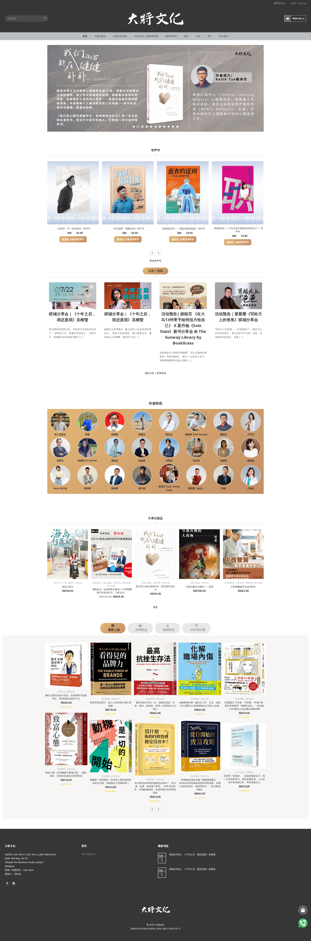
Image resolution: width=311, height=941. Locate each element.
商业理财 (61, 769)
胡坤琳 (87, 488)
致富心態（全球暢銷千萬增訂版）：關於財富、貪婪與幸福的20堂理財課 (66, 774)
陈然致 (141, 460)
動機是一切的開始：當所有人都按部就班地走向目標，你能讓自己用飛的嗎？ (111, 781)
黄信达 (114, 460)
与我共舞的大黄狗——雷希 (199, 586)
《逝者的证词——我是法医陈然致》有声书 (183, 228)
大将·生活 (61, 692)
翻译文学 (71, 692)
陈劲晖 (114, 488)
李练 (223, 488)
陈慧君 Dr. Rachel (87, 460)
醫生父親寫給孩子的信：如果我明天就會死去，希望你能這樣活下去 (66, 697)
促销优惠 (96, 583)
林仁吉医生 (60, 434)
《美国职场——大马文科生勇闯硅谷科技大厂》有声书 (237, 230)
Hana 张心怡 (60, 488)
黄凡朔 (141, 488)
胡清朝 (114, 434)
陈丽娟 (250, 460)
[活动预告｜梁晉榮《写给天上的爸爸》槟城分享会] (238, 295)
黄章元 (60, 460)
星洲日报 (126, 583)
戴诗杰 (223, 434)
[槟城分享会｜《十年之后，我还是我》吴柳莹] (72, 295)
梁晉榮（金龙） (196, 488)
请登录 (65, 239)
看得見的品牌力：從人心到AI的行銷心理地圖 (110, 704)
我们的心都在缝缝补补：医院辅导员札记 (155, 588)
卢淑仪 (250, 488)
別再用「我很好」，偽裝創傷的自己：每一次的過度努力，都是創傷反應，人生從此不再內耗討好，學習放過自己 (244, 779)
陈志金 (169, 434)
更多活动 (161, 373)
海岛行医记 (67, 586)
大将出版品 (68, 583)
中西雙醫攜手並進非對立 (243, 586)
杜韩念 (169, 460)
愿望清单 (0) (279, 3)
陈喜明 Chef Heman (196, 434)
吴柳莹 (223, 460)
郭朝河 (141, 434)
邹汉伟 (196, 460)
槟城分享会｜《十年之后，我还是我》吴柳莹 (192, 854)
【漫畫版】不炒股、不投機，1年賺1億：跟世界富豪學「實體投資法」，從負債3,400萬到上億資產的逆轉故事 (244, 705)
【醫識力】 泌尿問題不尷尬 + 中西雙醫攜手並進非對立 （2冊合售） (111, 591)
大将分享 (157, 583)
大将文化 (78, 583)
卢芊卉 (250, 434)
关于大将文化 (88, 854)
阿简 (87, 434)
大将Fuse (57, 583)
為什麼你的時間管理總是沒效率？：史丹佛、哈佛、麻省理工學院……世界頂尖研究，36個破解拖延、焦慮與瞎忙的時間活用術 (155, 787)
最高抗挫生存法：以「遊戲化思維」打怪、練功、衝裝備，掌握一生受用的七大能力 (155, 705)
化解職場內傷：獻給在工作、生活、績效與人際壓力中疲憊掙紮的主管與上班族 (200, 704)
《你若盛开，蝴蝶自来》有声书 (128, 228)
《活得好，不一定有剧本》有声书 (73, 228)
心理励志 (249, 772)
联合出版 (111, 585)
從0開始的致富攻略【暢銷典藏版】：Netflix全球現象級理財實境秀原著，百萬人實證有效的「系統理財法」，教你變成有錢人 (200, 784)
